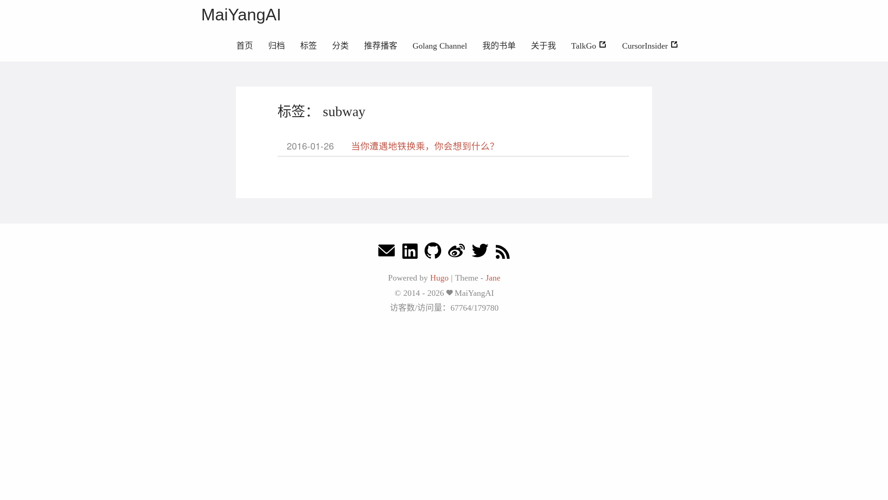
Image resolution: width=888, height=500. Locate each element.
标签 (308, 45)
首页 (244, 45)
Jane (493, 277)
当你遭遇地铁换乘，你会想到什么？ (425, 145)
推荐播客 (380, 45)
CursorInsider (646, 45)
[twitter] (480, 253)
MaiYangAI (241, 14)
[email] (386, 253)
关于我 (543, 45)
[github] (433, 253)
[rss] (503, 253)
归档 (276, 45)
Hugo (439, 277)
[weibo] (456, 253)
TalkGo (584, 45)
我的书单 (499, 45)
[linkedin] (410, 253)
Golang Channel (440, 45)
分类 (340, 45)
